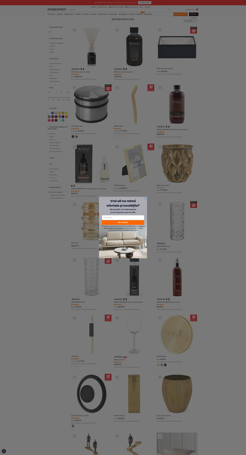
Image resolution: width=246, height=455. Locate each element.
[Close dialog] (145, 198)
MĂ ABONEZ (123, 222)
